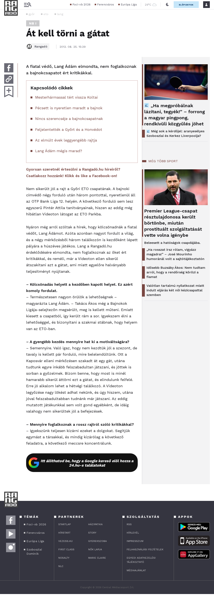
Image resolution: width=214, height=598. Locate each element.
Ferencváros (105, 4)
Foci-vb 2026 (82, 4)
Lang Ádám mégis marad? (58, 151)
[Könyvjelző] (8, 91)
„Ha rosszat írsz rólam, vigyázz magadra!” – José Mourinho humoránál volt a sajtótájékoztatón (175, 254)
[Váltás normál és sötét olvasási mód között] (167, 4)
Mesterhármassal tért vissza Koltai (66, 97)
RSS (129, 524)
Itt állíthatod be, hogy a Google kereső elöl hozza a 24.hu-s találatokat (87, 463)
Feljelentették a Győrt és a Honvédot (68, 129)
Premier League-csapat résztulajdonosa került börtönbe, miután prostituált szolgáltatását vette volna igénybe (173, 223)
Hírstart (64, 532)
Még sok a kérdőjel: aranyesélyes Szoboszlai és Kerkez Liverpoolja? (175, 133)
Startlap (64, 524)
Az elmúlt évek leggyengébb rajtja (66, 140)
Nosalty (63, 557)
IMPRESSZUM (135, 541)
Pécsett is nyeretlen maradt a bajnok (68, 108)
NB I (33, 23)
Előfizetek (186, 5)
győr (32, 14)
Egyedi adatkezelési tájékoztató (141, 559)
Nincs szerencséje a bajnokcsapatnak (69, 118)
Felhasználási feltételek (145, 549)
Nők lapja (95, 549)
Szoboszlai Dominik (34, 551)
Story (92, 532)
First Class (66, 549)
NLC (60, 566)
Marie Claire (97, 557)
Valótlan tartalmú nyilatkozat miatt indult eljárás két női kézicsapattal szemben (175, 290)
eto (45, 14)
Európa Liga (129, 4)
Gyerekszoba (97, 541)
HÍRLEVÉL (133, 532)
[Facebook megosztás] (8, 67)
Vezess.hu (65, 541)
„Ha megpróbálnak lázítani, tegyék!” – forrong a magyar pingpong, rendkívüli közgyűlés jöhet (174, 114)
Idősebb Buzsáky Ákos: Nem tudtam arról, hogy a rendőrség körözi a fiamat (175, 272)
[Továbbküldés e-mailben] (8, 79)
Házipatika (95, 524)
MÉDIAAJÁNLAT (136, 570)
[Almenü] (27, 4)
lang (60, 14)
